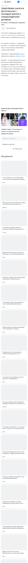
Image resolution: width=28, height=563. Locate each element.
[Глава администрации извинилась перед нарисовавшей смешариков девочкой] (14, 521)
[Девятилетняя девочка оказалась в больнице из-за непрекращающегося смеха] (14, 247)
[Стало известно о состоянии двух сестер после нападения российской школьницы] (14, 172)
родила (22, 54)
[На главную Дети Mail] (8, 2)
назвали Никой (20, 56)
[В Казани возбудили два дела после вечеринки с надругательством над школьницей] (14, 446)
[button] (5, 116)
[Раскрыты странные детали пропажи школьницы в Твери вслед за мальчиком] (14, 272)
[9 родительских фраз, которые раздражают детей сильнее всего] (14, 496)
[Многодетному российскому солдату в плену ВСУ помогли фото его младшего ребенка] (14, 197)
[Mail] (5, 2)
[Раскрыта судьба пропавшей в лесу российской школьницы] (14, 471)
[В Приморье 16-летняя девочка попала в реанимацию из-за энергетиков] (14, 347)
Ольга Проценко (11, 28)
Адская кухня (12, 35)
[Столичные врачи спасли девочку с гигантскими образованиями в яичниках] (14, 297)
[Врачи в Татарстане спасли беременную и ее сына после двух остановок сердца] (14, 546)
